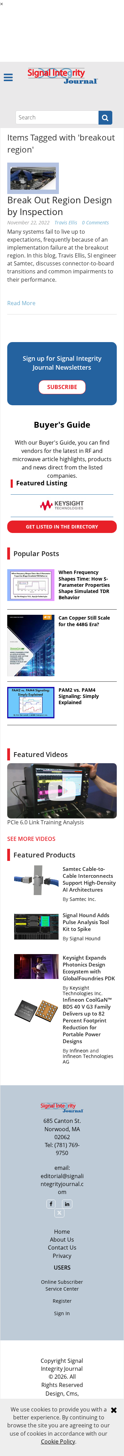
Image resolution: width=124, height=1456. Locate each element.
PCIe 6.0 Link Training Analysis (45, 822)
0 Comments (95, 222)
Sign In (62, 1313)
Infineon (79, 1050)
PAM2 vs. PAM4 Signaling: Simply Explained (79, 696)
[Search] (105, 118)
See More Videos (31, 839)
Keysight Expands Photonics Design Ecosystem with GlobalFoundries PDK (89, 968)
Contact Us (62, 1247)
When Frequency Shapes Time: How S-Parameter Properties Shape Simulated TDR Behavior (84, 585)
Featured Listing (41, 483)
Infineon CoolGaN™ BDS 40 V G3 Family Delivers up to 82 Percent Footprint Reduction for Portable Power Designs (87, 1020)
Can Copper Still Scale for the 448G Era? (84, 621)
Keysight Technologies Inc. (83, 990)
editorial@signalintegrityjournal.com (62, 1184)
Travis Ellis (65, 222)
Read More (21, 303)
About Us (62, 1239)
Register (62, 1301)
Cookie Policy (58, 1441)
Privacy (62, 1256)
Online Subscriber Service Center (62, 1285)
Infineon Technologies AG (88, 1059)
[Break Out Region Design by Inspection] (33, 178)
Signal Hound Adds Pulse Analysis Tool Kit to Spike (86, 922)
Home (62, 1231)
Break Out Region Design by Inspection (59, 206)
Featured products (44, 855)
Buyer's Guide (62, 424)
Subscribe (62, 387)
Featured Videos (40, 754)
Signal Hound (85, 938)
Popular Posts (36, 553)
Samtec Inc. (83, 899)
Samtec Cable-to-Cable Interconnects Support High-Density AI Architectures (89, 879)
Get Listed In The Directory (62, 526)
